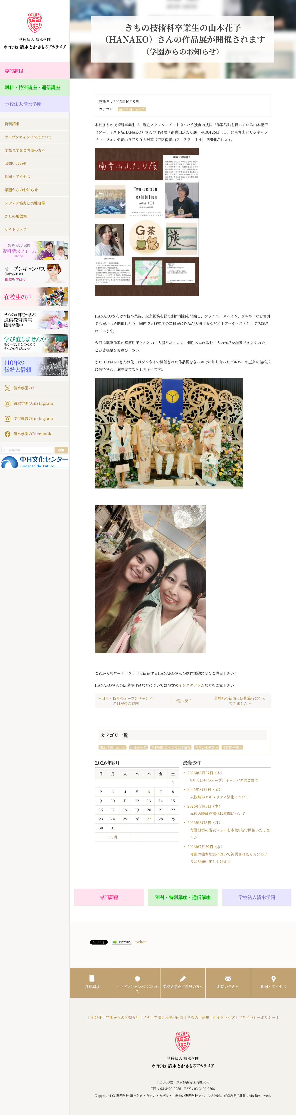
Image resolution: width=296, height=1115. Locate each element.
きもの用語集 (16, 216)
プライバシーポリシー (256, 1017)
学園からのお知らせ (21, 189)
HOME (96, 1017)
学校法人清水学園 (23, 104)
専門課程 (14, 70)
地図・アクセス (18, 176)
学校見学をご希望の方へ (25, 150)
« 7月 (113, 837)
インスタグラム (191, 685)
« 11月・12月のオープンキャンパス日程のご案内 (126, 701)
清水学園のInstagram (33, 403)
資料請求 (12, 123)
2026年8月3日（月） (228, 830)
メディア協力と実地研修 (25, 203)
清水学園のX (24, 387)
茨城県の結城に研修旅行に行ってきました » (240, 701)
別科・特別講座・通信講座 (32, 87)
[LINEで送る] (122, 942)
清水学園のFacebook (32, 433)
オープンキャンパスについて (28, 137)
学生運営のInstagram (33, 418)
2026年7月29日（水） (227, 854)
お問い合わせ (16, 163)
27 (149, 819)
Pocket (139, 942)
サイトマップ (15, 229)
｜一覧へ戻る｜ (183, 700)
